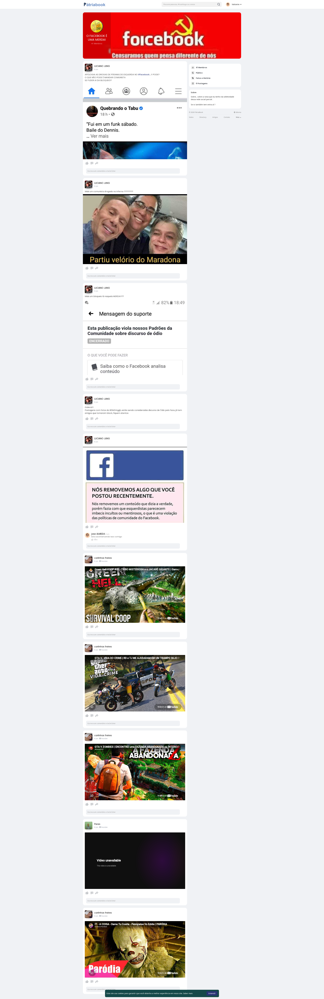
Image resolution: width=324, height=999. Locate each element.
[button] (192, 4)
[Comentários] (92, 163)
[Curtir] (91, 163)
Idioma (238, 112)
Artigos (215, 117)
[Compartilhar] (97, 163)
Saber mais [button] (188, 993)
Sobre (191, 117)
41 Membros (201, 67)
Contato (227, 117)
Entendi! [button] (212, 993)
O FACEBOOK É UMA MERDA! (96, 38)
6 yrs (96, 69)
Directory (202, 117)
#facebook (143, 74)
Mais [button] (238, 117)
